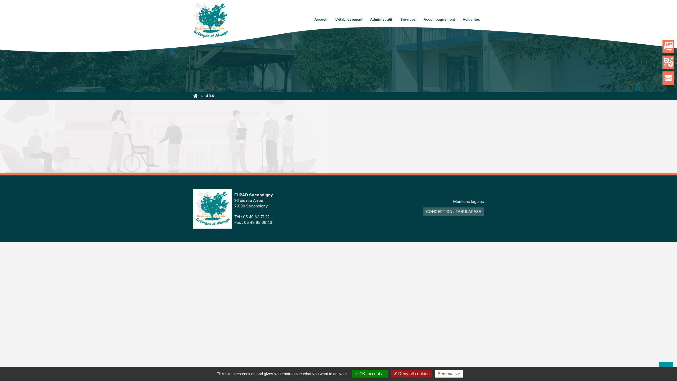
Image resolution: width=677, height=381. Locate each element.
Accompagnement (439, 19)
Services (408, 19)
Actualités (471, 19)
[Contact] (668, 78)
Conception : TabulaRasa (453, 211)
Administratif (381, 19)
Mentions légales (468, 201)
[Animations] (668, 62)
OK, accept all (372, 373)
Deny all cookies (413, 373)
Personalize (449, 373)
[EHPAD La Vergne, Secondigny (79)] (195, 96)
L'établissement (348, 19)
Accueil (320, 19)
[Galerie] (668, 46)
